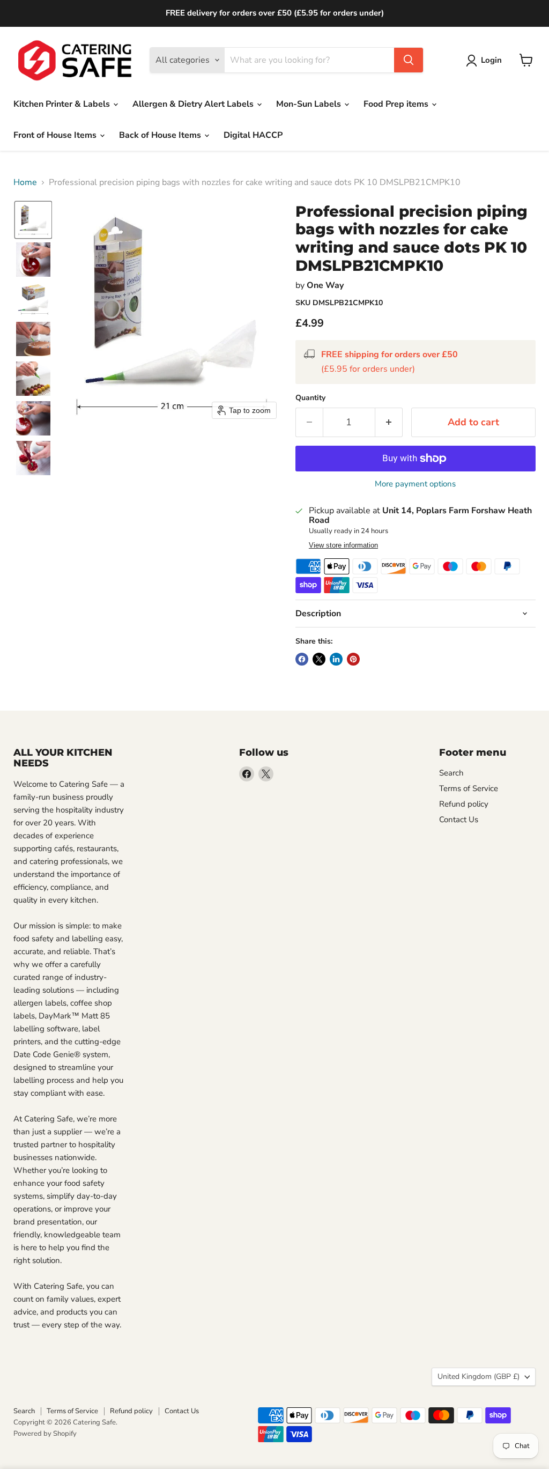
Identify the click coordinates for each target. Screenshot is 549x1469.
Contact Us (458, 819)
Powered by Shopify (45, 1433)
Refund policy (463, 804)
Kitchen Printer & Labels (62, 104)
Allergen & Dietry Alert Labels (194, 104)
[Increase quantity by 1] (389, 422)
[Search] (408, 60)
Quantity (310, 398)
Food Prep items (397, 104)
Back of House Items (161, 135)
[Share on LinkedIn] (336, 659)
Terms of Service (468, 788)
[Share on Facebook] (301, 659)
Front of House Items (56, 135)
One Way (325, 285)
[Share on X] (319, 659)
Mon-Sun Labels (309, 104)
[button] (33, 220)
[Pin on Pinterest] (353, 659)
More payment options (415, 484)
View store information (343, 545)
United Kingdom (478, 1376)
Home (25, 182)
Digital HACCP (253, 135)
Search (451, 772)
